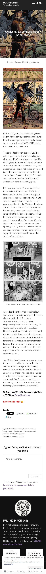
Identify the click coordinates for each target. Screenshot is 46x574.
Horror (32, 429)
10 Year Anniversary (14, 429)
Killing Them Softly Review (34, 553)
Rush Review (11, 552)
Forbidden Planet (22, 395)
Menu (38, 3)
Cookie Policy (8, 564)
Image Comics (7, 431)
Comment (34, 476)
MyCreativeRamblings (10, 2)
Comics (26, 429)
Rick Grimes (25, 431)
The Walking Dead (17, 434)
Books (14, 436)
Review (17, 431)
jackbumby (35, 62)
